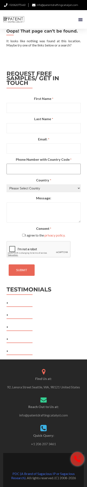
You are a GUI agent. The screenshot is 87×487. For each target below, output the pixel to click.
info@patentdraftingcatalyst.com (43, 415)
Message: (43, 198)
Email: (43, 139)
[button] (80, 19)
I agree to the (45, 235)
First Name (43, 99)
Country (43, 180)
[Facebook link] (37, 463)
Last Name (43, 119)
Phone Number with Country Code (43, 159)
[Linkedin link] (49, 463)
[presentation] (39, 249)
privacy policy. (55, 235)
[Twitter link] (43, 463)
